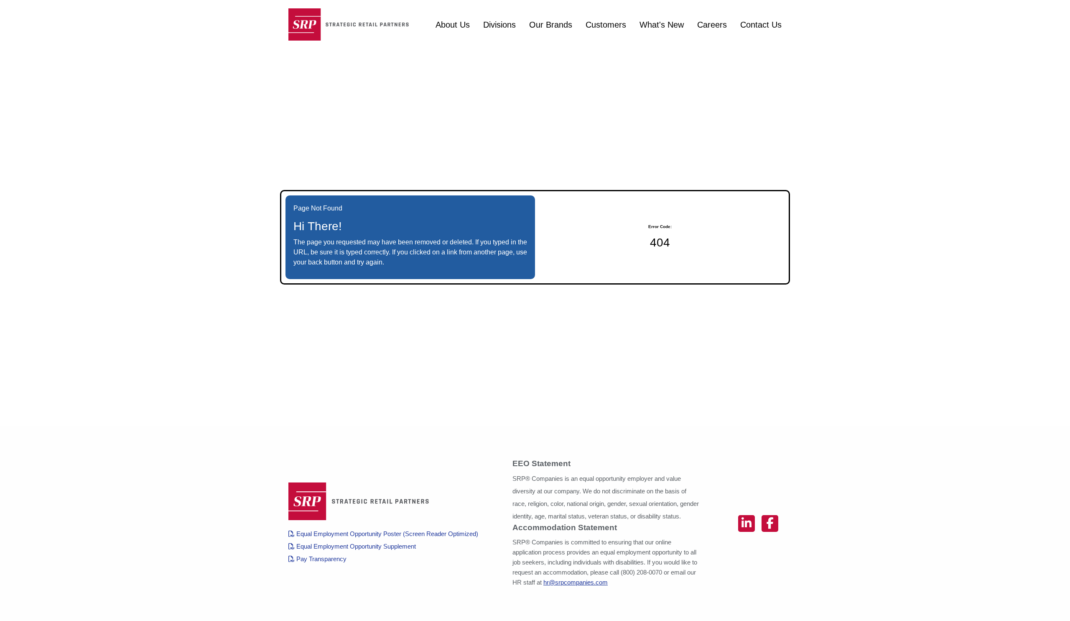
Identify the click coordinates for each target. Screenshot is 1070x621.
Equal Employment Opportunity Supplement (355, 546)
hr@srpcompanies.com (575, 582)
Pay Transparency (320, 558)
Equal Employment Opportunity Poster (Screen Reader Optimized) (386, 533)
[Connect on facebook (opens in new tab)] (770, 523)
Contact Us (761, 24)
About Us (453, 24)
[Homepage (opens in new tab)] (351, 24)
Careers (712, 24)
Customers (606, 24)
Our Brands (550, 24)
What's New (661, 24)
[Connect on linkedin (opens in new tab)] (746, 523)
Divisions (499, 24)
